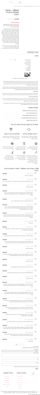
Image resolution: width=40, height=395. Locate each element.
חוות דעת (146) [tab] (31, 52)
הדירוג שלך (36, 349)
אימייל (37, 362)
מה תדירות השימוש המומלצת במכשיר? (29, 115)
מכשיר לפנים (20, 384)
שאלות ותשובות (20, 380)
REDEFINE (26, 6)
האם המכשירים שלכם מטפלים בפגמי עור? (29, 117)
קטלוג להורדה (20, 378)
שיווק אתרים (20, 386)
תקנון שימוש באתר (6, 380)
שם (37, 358)
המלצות (20, 388)
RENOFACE (30, 6)
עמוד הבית (37, 6)
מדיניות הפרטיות (6, 382)
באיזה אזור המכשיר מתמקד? (31, 120)
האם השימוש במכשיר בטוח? (31, 113)
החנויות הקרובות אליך (20, 382)
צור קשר (7, 386)
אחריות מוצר (6, 376)
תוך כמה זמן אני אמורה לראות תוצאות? (29, 110)
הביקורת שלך (35, 352)
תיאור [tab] (37, 52)
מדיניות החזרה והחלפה (6, 384)
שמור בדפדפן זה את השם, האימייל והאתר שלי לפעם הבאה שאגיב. (26, 366)
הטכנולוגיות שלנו (20, 376)
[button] (20, 110)
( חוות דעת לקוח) (10, 18)
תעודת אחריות (7, 378)
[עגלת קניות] (11, 2)
